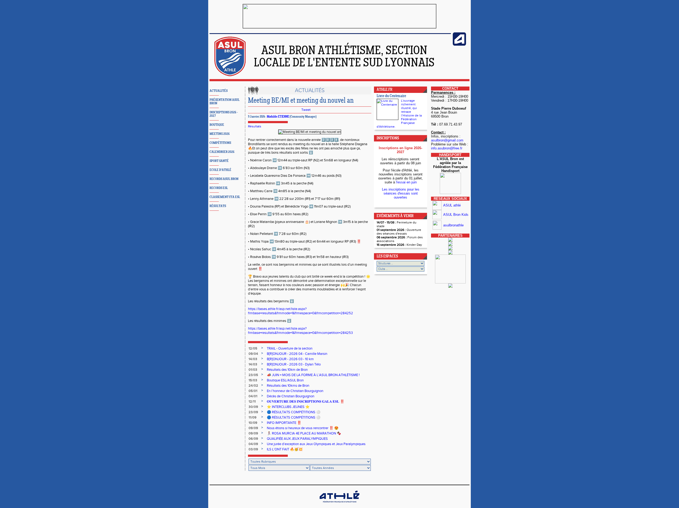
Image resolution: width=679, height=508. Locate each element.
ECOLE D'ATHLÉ (220, 170)
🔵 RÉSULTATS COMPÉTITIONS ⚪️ (293, 412)
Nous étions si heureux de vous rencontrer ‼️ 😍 (302, 428)
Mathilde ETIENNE (278, 116)
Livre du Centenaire (391, 96)
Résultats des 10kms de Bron (288, 386)
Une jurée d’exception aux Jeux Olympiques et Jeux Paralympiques (316, 444)
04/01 (253, 396)
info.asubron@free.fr (446, 148)
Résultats (254, 126)
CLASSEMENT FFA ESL (225, 197)
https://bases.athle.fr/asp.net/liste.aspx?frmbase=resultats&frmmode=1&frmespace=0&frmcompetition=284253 (300, 330)
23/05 (253, 375)
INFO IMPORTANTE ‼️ (284, 423)
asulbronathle (453, 225)
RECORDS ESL (219, 188)
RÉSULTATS (218, 206)
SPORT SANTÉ (219, 161)
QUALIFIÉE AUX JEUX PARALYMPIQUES (297, 439)
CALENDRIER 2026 (222, 152)
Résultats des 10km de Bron (287, 370)
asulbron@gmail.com (447, 140)
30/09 (253, 407)
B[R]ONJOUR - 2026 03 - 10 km (290, 359)
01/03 (253, 370)
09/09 (253, 428)
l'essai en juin (406, 182)
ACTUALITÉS (219, 91)
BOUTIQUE (217, 125)
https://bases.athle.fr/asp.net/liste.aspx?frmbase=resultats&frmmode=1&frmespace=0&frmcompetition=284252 (300, 311)
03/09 (253, 449)
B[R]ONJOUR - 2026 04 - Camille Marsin (297, 354)
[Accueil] (230, 75)
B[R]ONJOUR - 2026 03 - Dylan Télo (294, 364)
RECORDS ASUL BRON (224, 179)
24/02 (253, 386)
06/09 (253, 439)
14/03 (253, 359)
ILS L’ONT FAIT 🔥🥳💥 (285, 449)
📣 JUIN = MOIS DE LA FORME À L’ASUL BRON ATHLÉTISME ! (313, 375)
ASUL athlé (452, 205)
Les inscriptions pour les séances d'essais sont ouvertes (400, 193)
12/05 (253, 348)
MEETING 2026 (220, 134)
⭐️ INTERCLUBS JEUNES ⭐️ (288, 407)
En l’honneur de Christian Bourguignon (295, 391)
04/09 (253, 444)
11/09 (252, 417)
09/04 (253, 354)
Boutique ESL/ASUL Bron (285, 380)
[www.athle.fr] (459, 44)
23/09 (253, 412)
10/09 (253, 423)
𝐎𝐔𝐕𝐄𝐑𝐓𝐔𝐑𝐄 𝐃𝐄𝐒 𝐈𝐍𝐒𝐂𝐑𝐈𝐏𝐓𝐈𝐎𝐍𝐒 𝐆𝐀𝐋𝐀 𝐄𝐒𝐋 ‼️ (305, 401)
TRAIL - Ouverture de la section (289, 348)
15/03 (253, 380)
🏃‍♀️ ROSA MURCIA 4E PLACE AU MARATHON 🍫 (304, 433)
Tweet (306, 110)
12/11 (252, 401)
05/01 (253, 391)
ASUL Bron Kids (455, 215)
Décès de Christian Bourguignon (290, 396)
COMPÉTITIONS (220, 143)
